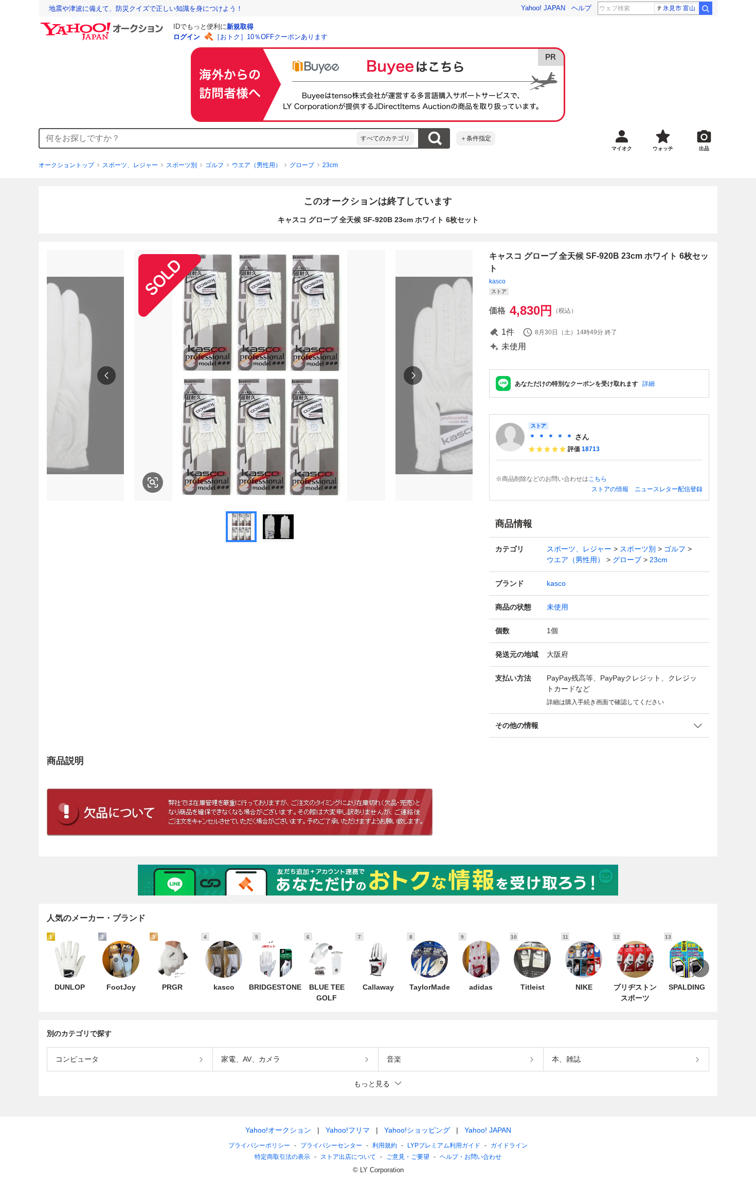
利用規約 (384, 1145)
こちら (597, 478)
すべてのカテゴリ (385, 138)
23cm (330, 165)
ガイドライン (509, 1145)
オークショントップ (66, 165)
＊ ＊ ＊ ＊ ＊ (551, 437)
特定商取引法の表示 (282, 1156)
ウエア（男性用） (256, 165)
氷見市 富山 (679, 8)
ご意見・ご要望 (407, 1156)
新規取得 (240, 26)
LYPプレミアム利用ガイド (443, 1145)
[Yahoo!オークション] (103, 25)
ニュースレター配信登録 (669, 489)
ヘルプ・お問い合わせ (470, 1156)
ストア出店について (348, 1156)
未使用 (557, 607)
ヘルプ (581, 8)
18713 (591, 449)
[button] (599, 725)
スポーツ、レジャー (130, 165)
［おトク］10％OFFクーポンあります (270, 37)
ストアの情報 (609, 489)
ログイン (186, 37)
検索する (434, 138)
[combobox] (198, 138)
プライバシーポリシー (259, 1145)
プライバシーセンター (331, 1145)
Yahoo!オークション (278, 1130)
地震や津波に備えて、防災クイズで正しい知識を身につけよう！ (146, 8)
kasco (497, 281)
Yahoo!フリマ (348, 1130)
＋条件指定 (475, 138)
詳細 (648, 383)
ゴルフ (214, 165)
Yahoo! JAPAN (543, 8)
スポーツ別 (181, 165)
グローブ (302, 165)
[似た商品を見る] (152, 482)
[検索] (705, 8)
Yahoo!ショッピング (417, 1130)
